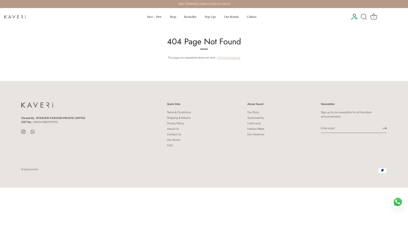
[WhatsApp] (33, 131)
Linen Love (254, 123)
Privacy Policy (175, 123)
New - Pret (154, 17)
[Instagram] (23, 131)
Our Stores (173, 139)
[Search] (363, 17)
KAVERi (34, 169)
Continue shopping (228, 57)
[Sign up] (384, 128)
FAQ (170, 145)
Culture (252, 17)
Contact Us (174, 134)
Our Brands (231, 17)
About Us (173, 128)
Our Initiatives (255, 134)
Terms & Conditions (179, 112)
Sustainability (255, 117)
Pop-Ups (210, 17)
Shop (173, 17)
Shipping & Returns (178, 117)
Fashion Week (255, 128)
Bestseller (190, 17)
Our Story (253, 112)
